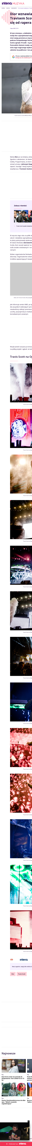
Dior (12, 974)
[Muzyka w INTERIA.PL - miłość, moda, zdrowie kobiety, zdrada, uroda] (18, 3)
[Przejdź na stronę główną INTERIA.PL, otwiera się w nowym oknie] (7, 3)
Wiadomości (14, 8)
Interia (3, 8)
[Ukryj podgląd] (29, 1121)
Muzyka (8, 8)
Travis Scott (21, 974)
